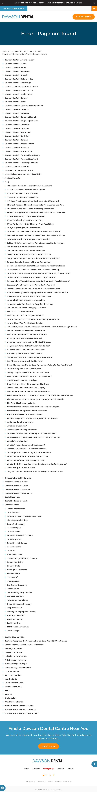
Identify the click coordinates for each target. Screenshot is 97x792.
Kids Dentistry (13, 573)
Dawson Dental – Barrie (15, 67)
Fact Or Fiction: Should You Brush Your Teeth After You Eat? (34, 289)
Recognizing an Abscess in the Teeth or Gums (28, 372)
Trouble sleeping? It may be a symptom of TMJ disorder (32, 418)
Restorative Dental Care (18, 600)
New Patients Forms (14, 683)
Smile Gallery (11, 698)
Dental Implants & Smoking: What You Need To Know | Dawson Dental (39, 273)
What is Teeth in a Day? (18, 441)
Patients (60, 769)
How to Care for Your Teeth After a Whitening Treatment (33, 319)
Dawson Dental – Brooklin (16, 75)
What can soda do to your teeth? (22, 430)
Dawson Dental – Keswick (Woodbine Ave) (24, 105)
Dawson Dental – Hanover (16, 98)
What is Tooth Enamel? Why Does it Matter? (27, 449)
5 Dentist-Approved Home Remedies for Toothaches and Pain (35, 205)
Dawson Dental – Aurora (15, 64)
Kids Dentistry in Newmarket (18, 667)
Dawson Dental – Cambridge (18, 83)
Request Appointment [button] (13, 8)
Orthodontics (13, 589)
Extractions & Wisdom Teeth (20, 535)
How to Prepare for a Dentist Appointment (26, 330)
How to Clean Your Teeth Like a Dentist (24, 323)
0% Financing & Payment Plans (19, 170)
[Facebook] (46, 775)
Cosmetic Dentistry (15, 524)
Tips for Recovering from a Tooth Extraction (27, 410)
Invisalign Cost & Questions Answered (24, 338)
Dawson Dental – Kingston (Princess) (21, 121)
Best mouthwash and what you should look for (28, 239)
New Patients (11, 679)
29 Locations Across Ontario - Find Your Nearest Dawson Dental (48, 3)
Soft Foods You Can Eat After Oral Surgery (26, 388)
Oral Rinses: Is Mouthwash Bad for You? (25, 361)
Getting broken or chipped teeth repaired (26, 300)
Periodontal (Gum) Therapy (19, 592)
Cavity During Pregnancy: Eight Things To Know (29, 254)
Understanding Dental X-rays (20, 422)
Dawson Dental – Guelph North (19, 90)
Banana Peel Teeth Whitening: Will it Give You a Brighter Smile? (36, 235)
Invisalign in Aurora (13, 648)
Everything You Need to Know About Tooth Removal (31, 285)
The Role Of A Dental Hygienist (21, 403)
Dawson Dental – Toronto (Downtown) (22, 155)
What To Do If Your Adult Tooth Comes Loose (27, 456)
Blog (7, 182)
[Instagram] (53, 775)
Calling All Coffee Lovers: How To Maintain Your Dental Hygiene (36, 243)
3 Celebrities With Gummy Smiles (22, 193)
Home (26, 769)
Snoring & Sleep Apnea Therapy (21, 611)
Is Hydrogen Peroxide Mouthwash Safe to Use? (28, 346)
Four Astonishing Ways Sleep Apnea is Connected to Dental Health (37, 292)
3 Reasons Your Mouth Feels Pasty (22, 197)
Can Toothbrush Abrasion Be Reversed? (25, 247)
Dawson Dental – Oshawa (16, 140)
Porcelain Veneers (15, 596)
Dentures (11, 550)
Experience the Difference (24, 645)
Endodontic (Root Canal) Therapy (22, 558)
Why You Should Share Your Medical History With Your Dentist (35, 471)
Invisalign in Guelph (13, 652)
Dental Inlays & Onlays (17, 543)
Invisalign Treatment (17, 570)
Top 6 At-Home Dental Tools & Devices (24, 414)
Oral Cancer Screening (17, 585)
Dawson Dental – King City (17, 109)
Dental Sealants (14, 547)
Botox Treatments (16, 509)
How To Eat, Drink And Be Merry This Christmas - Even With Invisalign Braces (42, 327)
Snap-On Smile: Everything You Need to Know (28, 384)
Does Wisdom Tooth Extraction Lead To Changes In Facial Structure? (38, 281)
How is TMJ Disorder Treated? (21, 311)
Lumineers (12, 577)
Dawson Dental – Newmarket (18, 132)
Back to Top (67, 781)
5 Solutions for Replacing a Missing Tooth (25, 216)
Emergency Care (14, 554)
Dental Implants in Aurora (16, 482)
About (70, 769)
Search (8, 690)
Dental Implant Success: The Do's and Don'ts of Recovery (33, 269)
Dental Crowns (13, 531)
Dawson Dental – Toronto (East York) (21, 159)
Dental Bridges (14, 528)
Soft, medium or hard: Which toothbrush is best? (29, 391)
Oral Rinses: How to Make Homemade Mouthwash (30, 357)
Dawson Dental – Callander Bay (19, 79)
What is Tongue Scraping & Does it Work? (26, 445)
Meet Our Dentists (13, 675)
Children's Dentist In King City (18, 478)
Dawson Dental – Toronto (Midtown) (21, 163)
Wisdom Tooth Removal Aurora (19, 705)
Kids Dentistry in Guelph (16, 664)
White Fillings (13, 630)
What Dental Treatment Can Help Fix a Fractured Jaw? (32, 433)
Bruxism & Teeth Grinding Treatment (24, 516)
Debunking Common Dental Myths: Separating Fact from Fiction (36, 266)
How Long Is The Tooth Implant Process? (25, 315)
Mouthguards (13, 581)
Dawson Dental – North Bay (17, 136)
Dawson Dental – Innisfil (15, 102)
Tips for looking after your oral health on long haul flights (33, 407)
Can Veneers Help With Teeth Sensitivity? (26, 250)
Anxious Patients (12, 178)
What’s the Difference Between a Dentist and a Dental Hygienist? (37, 464)
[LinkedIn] (50, 775)
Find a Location (48, 746)
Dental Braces (13, 512)
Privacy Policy (30, 781)
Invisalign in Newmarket (16, 656)
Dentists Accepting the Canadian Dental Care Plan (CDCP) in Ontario (36, 641)
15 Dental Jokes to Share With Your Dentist (26, 189)
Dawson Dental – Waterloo (17, 166)
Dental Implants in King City (17, 489)
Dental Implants (14, 539)
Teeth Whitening (14, 619)
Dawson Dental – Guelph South (19, 94)
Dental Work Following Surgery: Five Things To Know (31, 277)
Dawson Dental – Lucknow (17, 128)
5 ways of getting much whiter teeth (23, 228)
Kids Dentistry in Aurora (15, 660)
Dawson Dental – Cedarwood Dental (21, 86)
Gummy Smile (13, 566)
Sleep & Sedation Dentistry (19, 604)
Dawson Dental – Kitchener (17, 124)
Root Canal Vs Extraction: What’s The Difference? (29, 376)
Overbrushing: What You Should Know (24, 369)
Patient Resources (13, 686)
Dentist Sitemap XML (14, 637)
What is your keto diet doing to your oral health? (29, 452)
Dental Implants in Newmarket (18, 493)
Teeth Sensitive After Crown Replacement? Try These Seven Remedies (40, 395)
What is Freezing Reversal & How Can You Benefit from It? (33, 437)
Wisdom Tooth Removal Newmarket (21, 713)
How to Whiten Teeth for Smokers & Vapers (27, 334)
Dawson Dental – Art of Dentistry (19, 60)
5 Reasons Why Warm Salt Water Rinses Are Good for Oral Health (36, 212)
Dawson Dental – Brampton (17, 71)
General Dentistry (15, 562)
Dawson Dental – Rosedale (17, 147)
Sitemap (8, 694)
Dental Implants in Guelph (16, 485)
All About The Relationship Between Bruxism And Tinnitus (33, 231)
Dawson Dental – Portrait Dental (19, 144)
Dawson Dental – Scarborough (18, 151)
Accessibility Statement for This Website (23, 174)
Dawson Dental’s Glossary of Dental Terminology (29, 262)
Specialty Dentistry (15, 615)
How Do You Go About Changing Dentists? (26, 308)
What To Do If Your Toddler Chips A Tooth (26, 460)
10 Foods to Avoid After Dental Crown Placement (29, 186)
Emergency (48, 769)
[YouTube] (43, 775)
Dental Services (12, 505)
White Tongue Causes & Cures (21, 468)
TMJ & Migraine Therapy (18, 627)
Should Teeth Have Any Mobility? (22, 380)
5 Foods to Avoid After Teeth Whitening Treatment (30, 209)
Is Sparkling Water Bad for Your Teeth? (24, 353)
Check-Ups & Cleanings (17, 520)
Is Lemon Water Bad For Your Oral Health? (26, 349)
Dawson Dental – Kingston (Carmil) (20, 117)
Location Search (12, 671)
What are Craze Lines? (17, 426)
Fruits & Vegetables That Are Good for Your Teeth (29, 296)
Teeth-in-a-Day (14, 623)
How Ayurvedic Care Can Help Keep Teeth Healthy (30, 304)
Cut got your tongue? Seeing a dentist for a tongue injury (33, 258)
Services (36, 769)
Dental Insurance (12, 497)
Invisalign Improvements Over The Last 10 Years (29, 342)
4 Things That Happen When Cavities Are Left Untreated (33, 201)
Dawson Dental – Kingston (17, 113)
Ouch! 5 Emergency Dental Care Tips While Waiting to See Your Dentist (39, 365)
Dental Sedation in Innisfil (16, 501)
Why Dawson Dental (14, 702)
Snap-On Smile (14, 608)
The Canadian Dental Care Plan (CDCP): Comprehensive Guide (35, 399)
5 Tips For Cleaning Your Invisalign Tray (24, 220)
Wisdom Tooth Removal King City (20, 709)
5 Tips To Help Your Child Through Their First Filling (30, 224)
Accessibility (42, 781)
